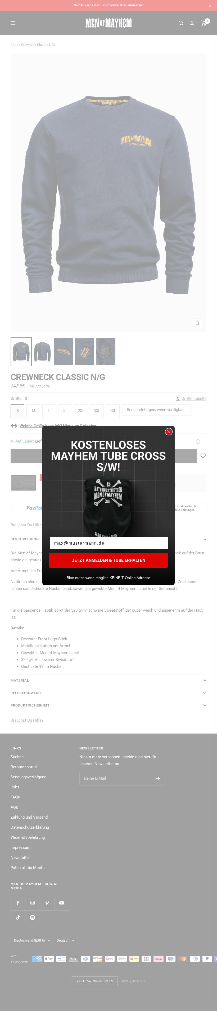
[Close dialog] (169, 432)
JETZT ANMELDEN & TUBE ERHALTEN (108, 560)
